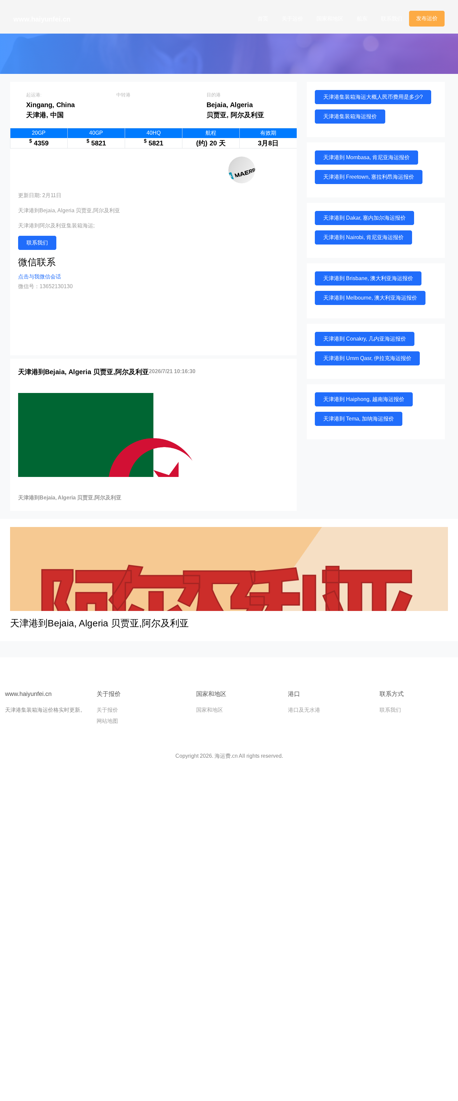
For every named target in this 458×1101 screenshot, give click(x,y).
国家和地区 (330, 18)
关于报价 (107, 710)
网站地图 (107, 721)
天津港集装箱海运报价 (350, 116)
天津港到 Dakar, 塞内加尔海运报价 (364, 218)
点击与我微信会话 (39, 276)
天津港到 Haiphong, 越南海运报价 (363, 399)
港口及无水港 (304, 710)
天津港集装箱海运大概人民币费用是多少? (373, 97)
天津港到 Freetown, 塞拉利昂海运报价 (368, 177)
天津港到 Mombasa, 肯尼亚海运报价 (366, 157)
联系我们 (391, 18)
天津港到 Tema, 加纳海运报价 (358, 419)
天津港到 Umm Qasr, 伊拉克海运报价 (367, 358)
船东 (362, 18)
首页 (262, 18)
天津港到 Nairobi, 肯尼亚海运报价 (363, 237)
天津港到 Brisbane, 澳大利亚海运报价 (368, 278)
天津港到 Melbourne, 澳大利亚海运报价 (370, 298)
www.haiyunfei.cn (41, 19)
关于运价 (292, 18)
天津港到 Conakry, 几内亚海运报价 (364, 339)
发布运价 (427, 18)
